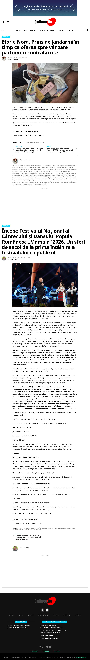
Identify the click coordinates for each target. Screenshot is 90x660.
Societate (62, 30)
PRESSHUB (46, 651)
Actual (18, 30)
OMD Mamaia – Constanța (33, 529)
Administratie (43, 30)
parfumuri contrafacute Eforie (34, 142)
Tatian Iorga (13, 259)
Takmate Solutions (80, 657)
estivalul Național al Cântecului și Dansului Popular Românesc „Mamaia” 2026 (49, 528)
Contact (71, 30)
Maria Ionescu (13, 59)
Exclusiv (33, 30)
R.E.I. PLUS (57, 651)
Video (25, 30)
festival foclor (18, 529)
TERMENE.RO (34, 651)
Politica (53, 30)
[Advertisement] (45, 201)
